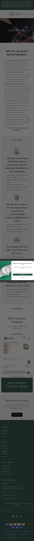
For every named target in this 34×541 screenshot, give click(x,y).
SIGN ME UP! (22, 274)
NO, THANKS (23, 277)
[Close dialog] (33, 261)
